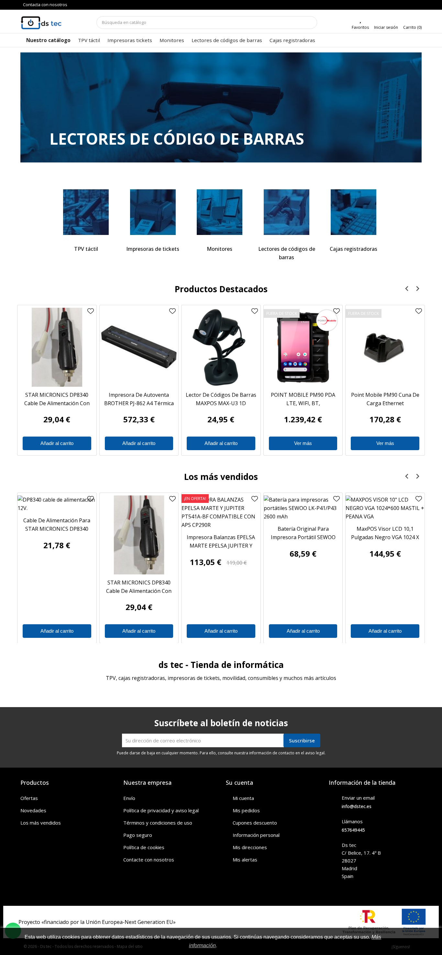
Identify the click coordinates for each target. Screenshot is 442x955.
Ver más (303, 443)
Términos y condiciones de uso (157, 822)
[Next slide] (417, 288)
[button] (50, 107)
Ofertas (29, 798)
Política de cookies (143, 847)
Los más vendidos (40, 822)
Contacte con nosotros (148, 859)
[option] (221, 107)
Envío (129, 798)
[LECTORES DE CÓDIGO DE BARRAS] (221, 113)
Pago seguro (137, 835)
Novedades (33, 810)
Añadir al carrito (56, 443)
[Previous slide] (407, 288)
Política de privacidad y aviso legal (161, 810)
